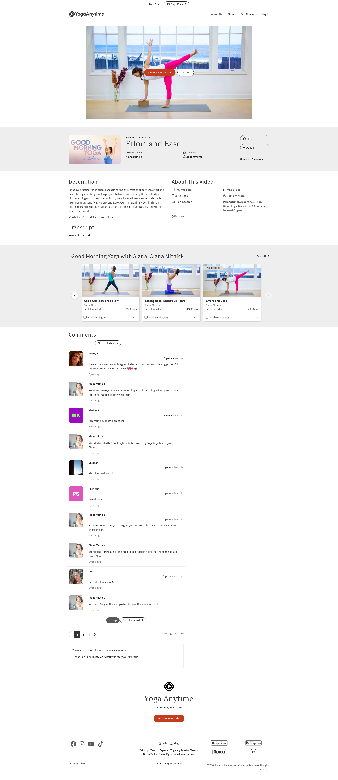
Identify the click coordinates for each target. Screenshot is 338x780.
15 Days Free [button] (175, 4)
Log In (265, 14)
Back (241, 206)
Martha (107, 443)
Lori (91, 571)
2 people (169, 358)
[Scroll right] (268, 295)
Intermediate (184, 190)
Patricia (107, 551)
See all (262, 256)
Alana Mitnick (134, 156)
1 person (168, 467)
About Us (216, 14)
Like (249, 138)
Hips (258, 202)
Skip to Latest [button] (107, 343)
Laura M (93, 462)
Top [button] (114, 620)
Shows (231, 14)
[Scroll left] (74, 295)
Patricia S (94, 488)
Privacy (144, 750)
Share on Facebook (251, 159)
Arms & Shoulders (255, 206)
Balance (179, 216)
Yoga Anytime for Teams (184, 750)
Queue (249, 147)
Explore (164, 750)
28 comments (194, 156)
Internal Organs (232, 210)
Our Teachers (249, 14)
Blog (176, 743)
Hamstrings (232, 202)
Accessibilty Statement (169, 763)
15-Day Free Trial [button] (169, 718)
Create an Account (103, 657)
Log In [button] (185, 72)
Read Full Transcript (80, 235)
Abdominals (247, 202)
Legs (234, 206)
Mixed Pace (233, 190)
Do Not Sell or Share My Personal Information (168, 754)
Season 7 (131, 137)
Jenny (104, 390)
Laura (95, 525)
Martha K (94, 410)
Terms (153, 750)
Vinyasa (240, 196)
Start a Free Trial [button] (159, 72)
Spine (226, 206)
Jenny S (93, 353)
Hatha (230, 196)
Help (164, 743)
